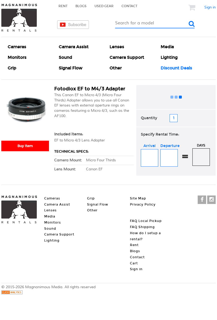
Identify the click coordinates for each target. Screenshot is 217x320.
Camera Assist (74, 46)
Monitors (17, 57)
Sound (65, 57)
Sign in (210, 7)
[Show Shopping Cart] (192, 7)
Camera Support (127, 57)
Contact (129, 6)
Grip (12, 67)
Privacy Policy (143, 204)
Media (167, 46)
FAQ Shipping (142, 227)
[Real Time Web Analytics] (11, 293)
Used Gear (104, 6)
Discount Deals (176, 67)
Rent (62, 6)
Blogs (81, 6)
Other (116, 67)
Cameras (17, 46)
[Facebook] (202, 199)
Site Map (138, 198)
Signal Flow (71, 67)
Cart (134, 263)
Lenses (117, 46)
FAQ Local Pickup (146, 221)
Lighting (169, 57)
